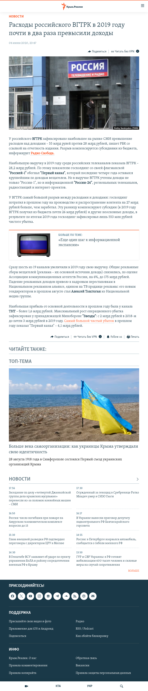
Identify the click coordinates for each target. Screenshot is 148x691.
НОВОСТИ (19, 479)
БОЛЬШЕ (133, 571)
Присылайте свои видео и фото (30, 621)
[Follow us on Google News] (48, 596)
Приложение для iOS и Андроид (31, 628)
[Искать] (121, 686)
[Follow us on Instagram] (39, 596)
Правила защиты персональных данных (103, 672)
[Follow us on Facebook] (12, 596)
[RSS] (75, 596)
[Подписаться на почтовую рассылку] (92, 596)
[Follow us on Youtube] (30, 596)
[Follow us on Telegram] (57, 596)
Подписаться (17, 636)
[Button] (97, 51)
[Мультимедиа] (26, 686)
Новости (16, 16)
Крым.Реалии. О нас (22, 658)
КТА (58, 686)
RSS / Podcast (84, 628)
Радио (80, 621)
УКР (89, 686)
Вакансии (82, 665)
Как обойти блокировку (92, 636)
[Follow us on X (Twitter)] (21, 596)
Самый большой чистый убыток (89, 321)
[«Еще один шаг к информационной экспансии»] (33, 245)
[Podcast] (83, 596)
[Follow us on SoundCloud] (66, 596)
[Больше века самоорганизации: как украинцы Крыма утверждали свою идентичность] (74, 404)
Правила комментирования (28, 665)
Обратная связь (86, 658)
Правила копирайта (22, 672)
